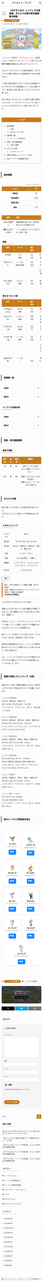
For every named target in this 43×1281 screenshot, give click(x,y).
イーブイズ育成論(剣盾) (12, 1185)
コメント (8, 1035)
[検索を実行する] (39, 1116)
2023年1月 (8, 1223)
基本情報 (10, 126)
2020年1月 (8, 1242)
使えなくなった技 (17, 132)
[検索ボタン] (40, 3)
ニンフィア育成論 (31, 981)
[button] (12, 844)
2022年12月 (8, 1228)
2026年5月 (8, 1218)
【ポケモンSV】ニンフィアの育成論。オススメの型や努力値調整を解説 (21, 1146)
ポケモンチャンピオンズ (13, 1204)
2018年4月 (8, 1260)
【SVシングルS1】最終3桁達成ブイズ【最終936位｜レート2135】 (21, 1139)
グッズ (6, 1194)
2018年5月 (8, 1256)
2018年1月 (8, 1265)
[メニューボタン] (3, 3)
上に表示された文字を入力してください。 (17, 1089)
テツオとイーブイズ (21, 3)
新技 (12, 129)
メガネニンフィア (17, 151)
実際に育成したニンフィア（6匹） (20, 155)
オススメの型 (12, 148)
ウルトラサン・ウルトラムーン (15, 1190)
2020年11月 (8, 1232)
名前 (5, 1061)
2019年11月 (8, 1251)
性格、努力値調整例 (14, 142)
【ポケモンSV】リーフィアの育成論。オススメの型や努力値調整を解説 (21, 1159)
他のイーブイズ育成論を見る (18, 158)
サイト (6, 1076)
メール (6, 1069)
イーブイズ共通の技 (18, 138)
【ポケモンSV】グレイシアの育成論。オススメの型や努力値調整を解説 (21, 1153)
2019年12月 (8, 1246)
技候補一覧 (11, 135)
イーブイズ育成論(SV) (12, 20)
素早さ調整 (15, 145)
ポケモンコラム (9, 1199)
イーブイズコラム (10, 1175)
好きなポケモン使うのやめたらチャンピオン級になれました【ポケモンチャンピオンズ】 (21, 1132)
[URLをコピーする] (34, 1008)
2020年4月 (8, 1237)
